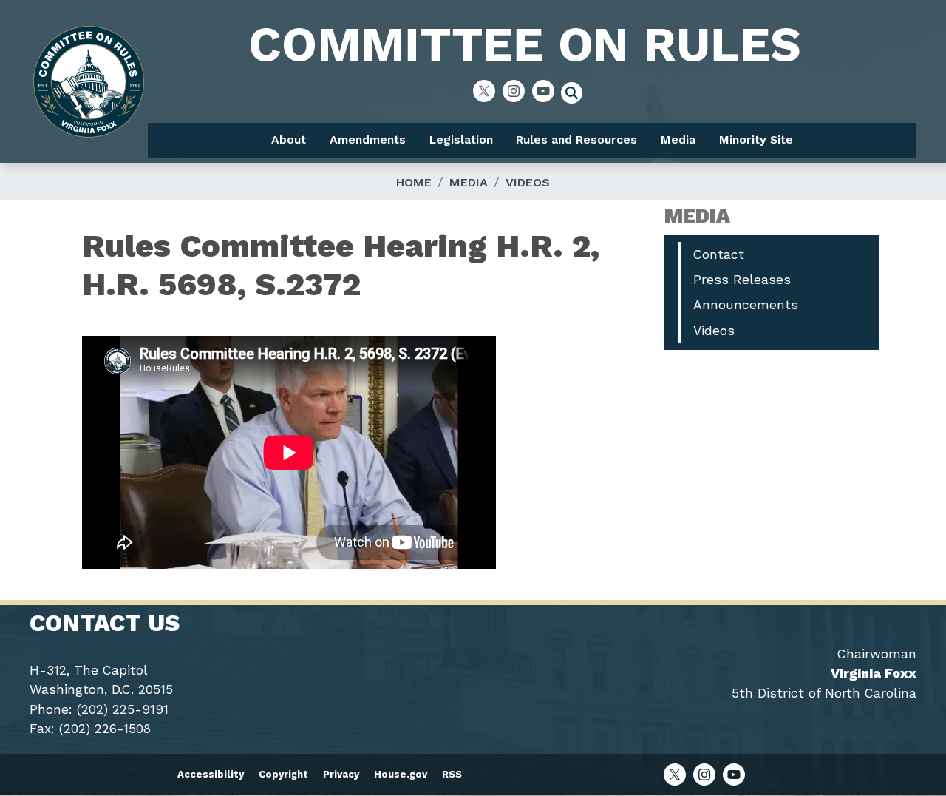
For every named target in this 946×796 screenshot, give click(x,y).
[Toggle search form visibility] (576, 94)
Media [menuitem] (678, 139)
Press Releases (742, 279)
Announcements (745, 304)
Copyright (283, 774)
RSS (452, 774)
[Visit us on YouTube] (547, 91)
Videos (528, 182)
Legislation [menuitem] (461, 139)
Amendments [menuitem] (368, 139)
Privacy (341, 774)
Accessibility (210, 774)
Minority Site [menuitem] (756, 139)
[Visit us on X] (488, 91)
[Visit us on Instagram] (517, 91)
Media (468, 182)
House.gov (400, 774)
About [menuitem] (288, 139)
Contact (718, 254)
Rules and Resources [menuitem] (576, 139)
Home (414, 182)
